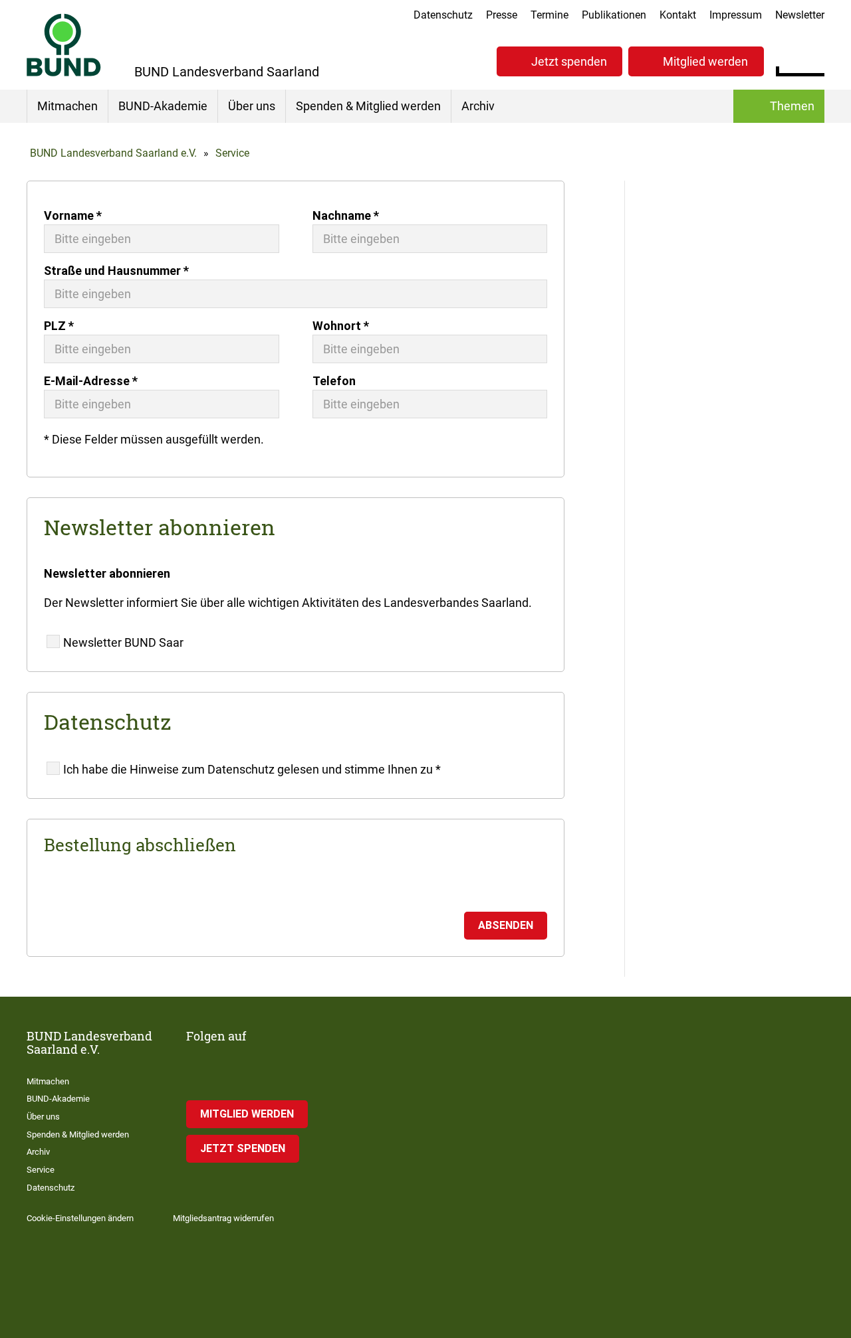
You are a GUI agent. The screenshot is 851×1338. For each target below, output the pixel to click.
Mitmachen (67, 106)
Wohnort (340, 326)
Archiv (478, 106)
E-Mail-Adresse (91, 381)
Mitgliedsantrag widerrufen (223, 1218)
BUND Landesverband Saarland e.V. (113, 153)
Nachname (345, 215)
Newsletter (799, 15)
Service (232, 153)
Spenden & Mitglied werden (368, 106)
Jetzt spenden (569, 61)
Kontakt (678, 15)
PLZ (59, 326)
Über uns (251, 106)
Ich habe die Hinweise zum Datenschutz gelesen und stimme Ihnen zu (252, 769)
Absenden (505, 925)
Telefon (334, 381)
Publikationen (614, 15)
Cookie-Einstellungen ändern (80, 1218)
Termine (549, 15)
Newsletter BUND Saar (123, 642)
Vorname (73, 215)
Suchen (814, 59)
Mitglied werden (705, 61)
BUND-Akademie (162, 106)
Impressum (735, 15)
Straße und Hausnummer (116, 271)
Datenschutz (443, 15)
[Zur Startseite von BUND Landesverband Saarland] (64, 44)
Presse (501, 15)
